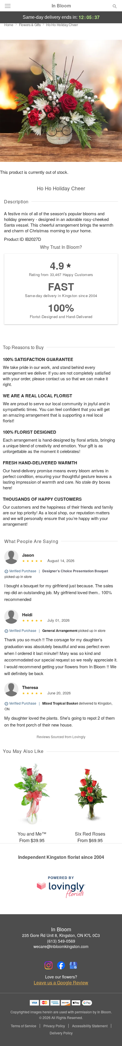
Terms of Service (23, 1026)
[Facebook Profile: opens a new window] (61, 965)
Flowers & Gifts (30, 24)
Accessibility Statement (90, 1026)
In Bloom (61, 5)
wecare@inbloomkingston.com (61, 946)
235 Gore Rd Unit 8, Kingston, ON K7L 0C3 (61, 935)
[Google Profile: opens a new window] (73, 965)
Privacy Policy (54, 1026)
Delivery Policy (61, 1033)
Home (8, 24)
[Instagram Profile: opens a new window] (48, 965)
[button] (110, 1033)
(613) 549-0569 (61, 941)
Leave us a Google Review (61, 983)
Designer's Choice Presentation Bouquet (75, 570)
